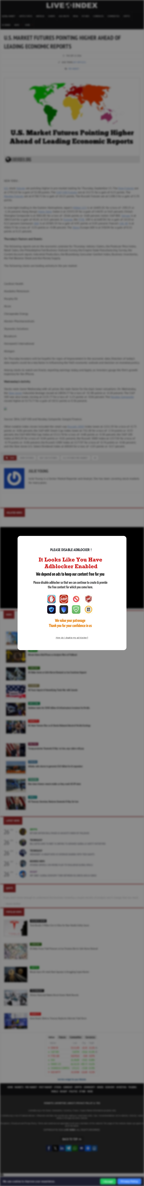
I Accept (108, 1181)
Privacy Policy (129, 1181)
